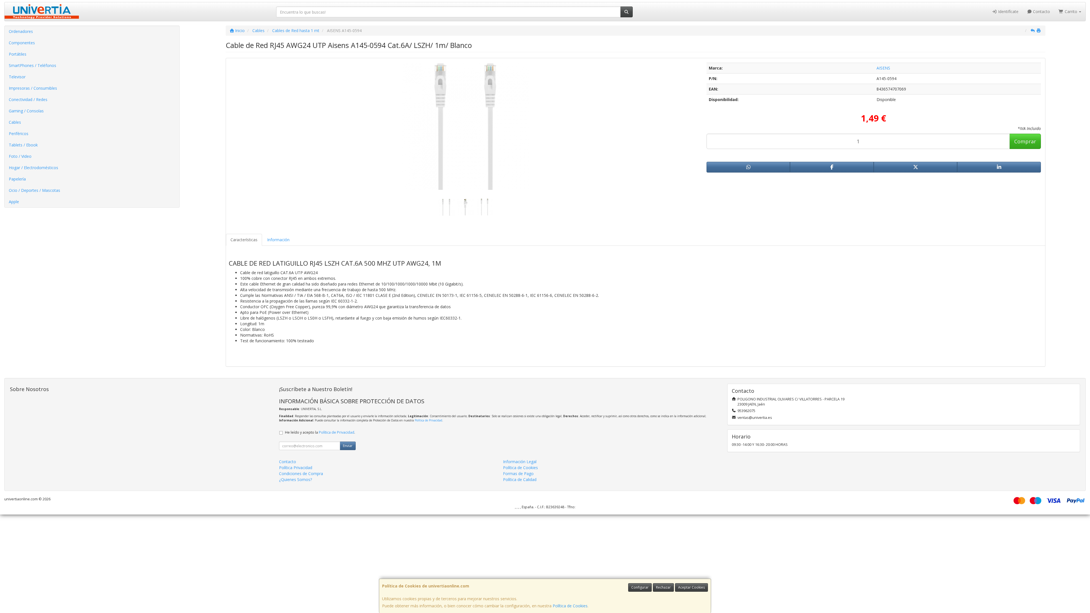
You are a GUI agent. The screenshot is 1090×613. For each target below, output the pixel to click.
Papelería (17, 179)
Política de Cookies (570, 605)
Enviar (348, 445)
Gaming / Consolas (26, 111)
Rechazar (663, 587)
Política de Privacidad (428, 420)
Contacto (1041, 11)
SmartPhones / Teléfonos (32, 65)
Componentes (22, 42)
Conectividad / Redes (28, 99)
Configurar (640, 587)
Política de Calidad (519, 479)
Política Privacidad (295, 467)
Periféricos (18, 133)
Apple (14, 201)
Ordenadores (21, 31)
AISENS (883, 68)
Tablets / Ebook (23, 145)
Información (278, 239)
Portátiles (17, 54)
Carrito (1071, 11)
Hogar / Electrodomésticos (33, 167)
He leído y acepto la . (320, 432)
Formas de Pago (518, 473)
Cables (15, 122)
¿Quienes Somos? (295, 479)
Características (243, 239)
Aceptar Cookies (691, 587)
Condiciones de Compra (301, 473)
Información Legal (519, 461)
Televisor (17, 76)
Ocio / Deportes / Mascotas (34, 190)
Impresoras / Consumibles (33, 88)
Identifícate (1007, 11)
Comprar (1025, 141)
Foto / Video (20, 156)
